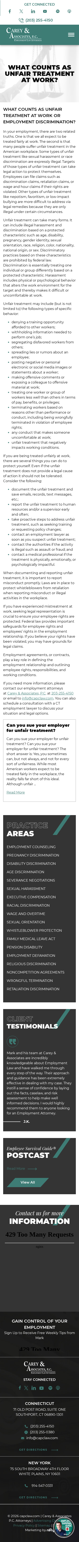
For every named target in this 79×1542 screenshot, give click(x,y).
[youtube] (42, 1389)
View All (28, 1182)
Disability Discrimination (31, 864)
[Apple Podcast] (69, 12)
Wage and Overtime (26, 914)
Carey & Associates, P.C (26, 693)
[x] (21, 12)
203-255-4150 (62, 693)
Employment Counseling (31, 847)
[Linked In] (33, 12)
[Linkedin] (33, 1389)
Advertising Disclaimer (51, 1521)
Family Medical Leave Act (31, 939)
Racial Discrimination (28, 905)
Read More (16, 792)
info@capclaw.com (38, 698)
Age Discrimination (25, 872)
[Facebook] (10, 12)
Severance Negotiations (31, 880)
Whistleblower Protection (34, 931)
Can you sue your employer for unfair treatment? (38, 728)
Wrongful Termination (30, 981)
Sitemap (44, 1525)
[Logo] (25, 42)
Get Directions (33, 1449)
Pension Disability (24, 947)
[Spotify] (58, 12)
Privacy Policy (24, 1525)
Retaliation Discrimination (33, 989)
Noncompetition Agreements (35, 972)
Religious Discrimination (31, 964)
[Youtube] (45, 12)
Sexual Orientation (26, 922)
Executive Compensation (31, 897)
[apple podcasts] (58, 1389)
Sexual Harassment (26, 889)
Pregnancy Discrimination (33, 855)
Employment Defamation (31, 956)
